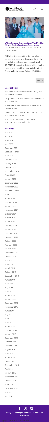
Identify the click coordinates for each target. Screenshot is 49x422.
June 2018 (9, 284)
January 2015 (10, 373)
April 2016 (9, 353)
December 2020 (11, 233)
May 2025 (9, 144)
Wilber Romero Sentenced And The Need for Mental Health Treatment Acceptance (24, 44)
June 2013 (9, 392)
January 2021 (10, 229)
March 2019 (10, 268)
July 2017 (8, 314)
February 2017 (11, 330)
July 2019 (8, 260)
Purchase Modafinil (19, 405)
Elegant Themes (24, 412)
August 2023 (10, 175)
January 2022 (10, 206)
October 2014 (10, 380)
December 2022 (11, 183)
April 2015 (9, 369)
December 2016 (11, 338)
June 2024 (9, 155)
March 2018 (10, 295)
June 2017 (9, 318)
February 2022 (11, 202)
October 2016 (10, 342)
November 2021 (11, 210)
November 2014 (11, 377)
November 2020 (11, 237)
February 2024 (11, 159)
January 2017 (10, 334)
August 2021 (10, 218)
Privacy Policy (38, 420)
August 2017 (10, 311)
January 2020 (10, 249)
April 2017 (9, 322)
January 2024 (10, 163)
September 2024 (12, 152)
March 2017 (10, 326)
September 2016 (12, 345)
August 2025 (10, 140)
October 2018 (10, 272)
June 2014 (9, 384)
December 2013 (11, 388)
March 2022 (10, 198)
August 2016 (10, 349)
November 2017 (11, 307)
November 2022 (11, 187)
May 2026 (9, 136)
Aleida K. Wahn (13, 47)
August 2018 (10, 280)
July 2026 (8, 132)
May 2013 (9, 396)
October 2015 (10, 361)
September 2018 (12, 276)
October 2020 (10, 241)
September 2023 (12, 171)
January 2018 (10, 299)
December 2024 (11, 148)
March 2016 (10, 357)
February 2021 (11, 225)
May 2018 (9, 287)
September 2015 (12, 365)
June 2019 (9, 264)
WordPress (24, 415)
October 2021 (10, 214)
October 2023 (10, 167)
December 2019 (11, 252)
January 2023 (10, 179)
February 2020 (11, 245)
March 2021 (10, 221)
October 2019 (10, 256)
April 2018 (9, 291)
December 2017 (11, 303)
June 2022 (9, 194)
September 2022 (12, 190)
